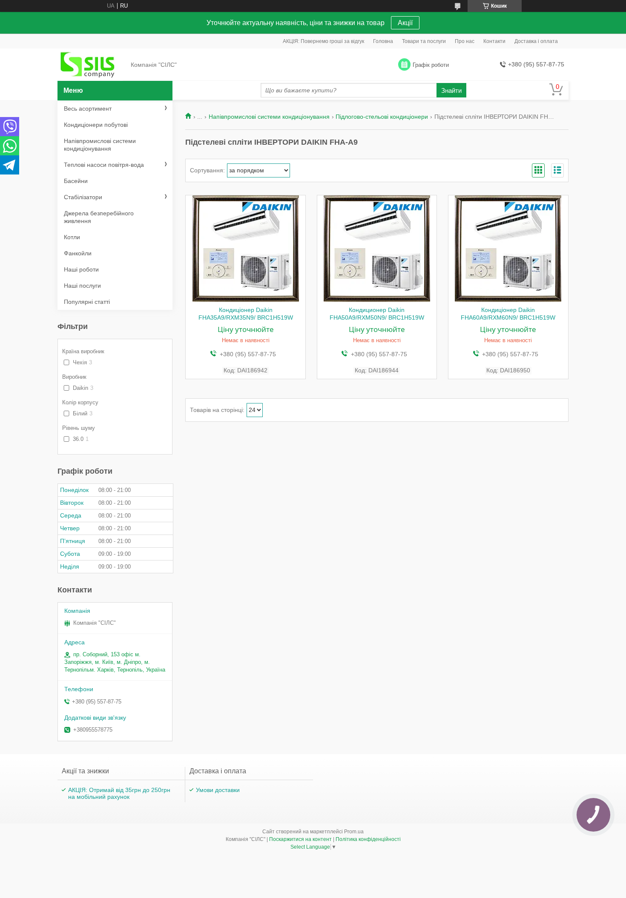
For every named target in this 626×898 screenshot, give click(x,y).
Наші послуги (82, 285)
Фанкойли (78, 253)
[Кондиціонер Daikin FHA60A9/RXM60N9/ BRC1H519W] (508, 248)
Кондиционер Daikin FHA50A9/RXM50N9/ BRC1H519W (377, 313)
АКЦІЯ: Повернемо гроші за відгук (323, 41)
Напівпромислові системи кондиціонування (269, 116)
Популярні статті (87, 301)
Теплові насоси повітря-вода (104, 164)
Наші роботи (81, 269)
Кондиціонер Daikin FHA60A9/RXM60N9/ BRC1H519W (508, 313)
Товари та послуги (424, 41)
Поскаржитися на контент (300, 839)
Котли (72, 237)
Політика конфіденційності (368, 839)
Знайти (451, 90)
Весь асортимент (88, 108)
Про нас (464, 41)
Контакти (494, 41)
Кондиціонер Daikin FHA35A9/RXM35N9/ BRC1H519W (245, 313)
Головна (383, 41)
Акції (405, 22)
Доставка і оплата (536, 41)
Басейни (76, 180)
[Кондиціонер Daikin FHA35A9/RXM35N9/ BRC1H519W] (245, 248)
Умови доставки (218, 789)
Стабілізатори (83, 197)
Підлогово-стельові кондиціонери (382, 116)
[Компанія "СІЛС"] (91, 65)
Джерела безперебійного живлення (99, 217)
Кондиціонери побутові (96, 124)
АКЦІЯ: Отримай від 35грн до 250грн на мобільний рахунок (119, 793)
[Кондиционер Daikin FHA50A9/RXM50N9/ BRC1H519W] (377, 248)
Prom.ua (354, 832)
